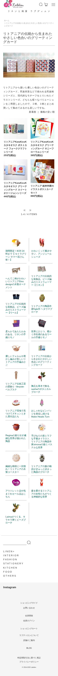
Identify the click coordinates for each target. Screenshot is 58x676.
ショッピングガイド (29, 603)
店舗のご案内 (29, 640)
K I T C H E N (10, 567)
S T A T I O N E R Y (13, 563)
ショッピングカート (29, 629)
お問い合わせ (29, 608)
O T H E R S (9, 575)
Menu (53, 4)
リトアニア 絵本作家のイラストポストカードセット (42, 189)
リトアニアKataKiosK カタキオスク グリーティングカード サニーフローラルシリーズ (42, 146)
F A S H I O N (10, 559)
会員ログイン (29, 621)
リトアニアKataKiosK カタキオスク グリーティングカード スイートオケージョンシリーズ (15, 188)
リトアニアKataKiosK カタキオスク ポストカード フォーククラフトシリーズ (15, 146)
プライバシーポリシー (29, 662)
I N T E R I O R (11, 555)
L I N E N (7, 551)
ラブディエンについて (29, 635)
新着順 (32, 112)
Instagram (9, 587)
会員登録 (29, 616)
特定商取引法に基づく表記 (29, 658)
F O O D (7, 571)
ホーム (6, 20)
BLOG (29, 648)
